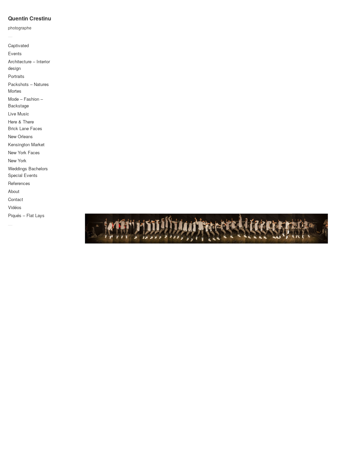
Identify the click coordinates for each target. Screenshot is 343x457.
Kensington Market (26, 144)
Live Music (18, 113)
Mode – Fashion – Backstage (25, 102)
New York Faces (24, 152)
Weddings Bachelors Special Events (28, 171)
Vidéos (14, 207)
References (19, 183)
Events (15, 53)
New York (17, 160)
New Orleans (20, 136)
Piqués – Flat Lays (26, 215)
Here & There (21, 121)
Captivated (18, 45)
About (13, 191)
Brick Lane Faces (25, 128)
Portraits (16, 76)
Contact (15, 199)
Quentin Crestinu (29, 18)
